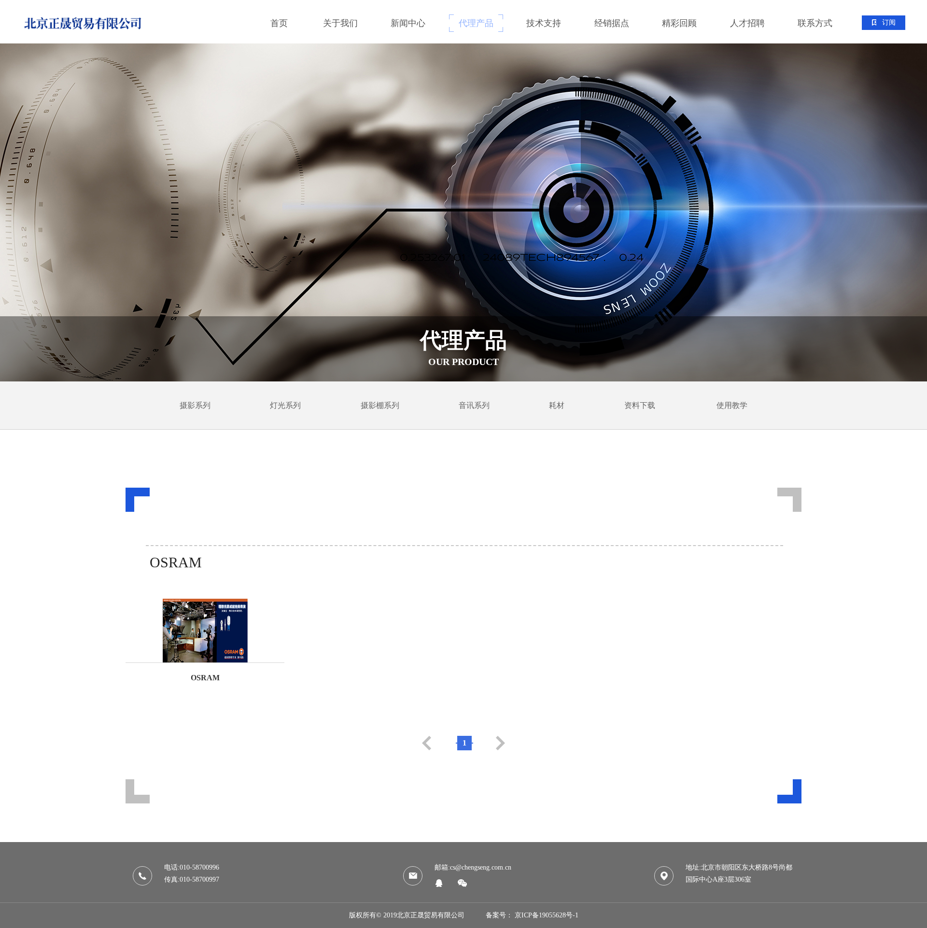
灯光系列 (285, 405)
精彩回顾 (679, 23)
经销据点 (611, 23)
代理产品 (476, 23)
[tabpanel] (463, 212)
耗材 (556, 405)
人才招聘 (747, 23)
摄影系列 (195, 405)
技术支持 (543, 23)
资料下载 (639, 405)
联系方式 (815, 23)
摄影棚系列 (380, 405)
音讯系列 (474, 405)
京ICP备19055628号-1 (546, 915)
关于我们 (340, 23)
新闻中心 (408, 23)
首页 (279, 23)
